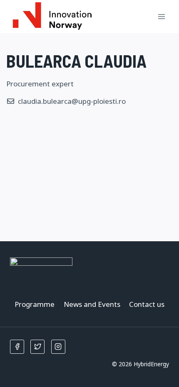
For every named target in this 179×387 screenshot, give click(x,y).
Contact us (146, 304)
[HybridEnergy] (51, 16)
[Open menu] (161, 16)
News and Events (92, 304)
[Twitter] (37, 347)
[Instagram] (58, 347)
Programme (35, 304)
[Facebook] (17, 347)
